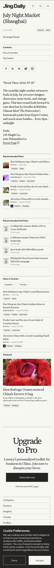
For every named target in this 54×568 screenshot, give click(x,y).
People (22, 181)
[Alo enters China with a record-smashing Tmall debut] (6, 203)
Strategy (25, 206)
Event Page (10, 143)
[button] (33, 6)
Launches (23, 193)
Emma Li (13, 165)
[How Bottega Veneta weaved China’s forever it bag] (27, 372)
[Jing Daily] (14, 6)
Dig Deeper (8, 58)
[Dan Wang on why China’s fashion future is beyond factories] (6, 178)
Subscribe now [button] (27, 477)
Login (36, 486)
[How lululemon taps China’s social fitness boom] (6, 165)
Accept (40, 560)
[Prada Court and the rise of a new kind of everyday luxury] (6, 190)
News (48, 30)
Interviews (30, 181)
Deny (14, 560)
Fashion (41, 30)
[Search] (41, 6)
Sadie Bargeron (16, 177)
